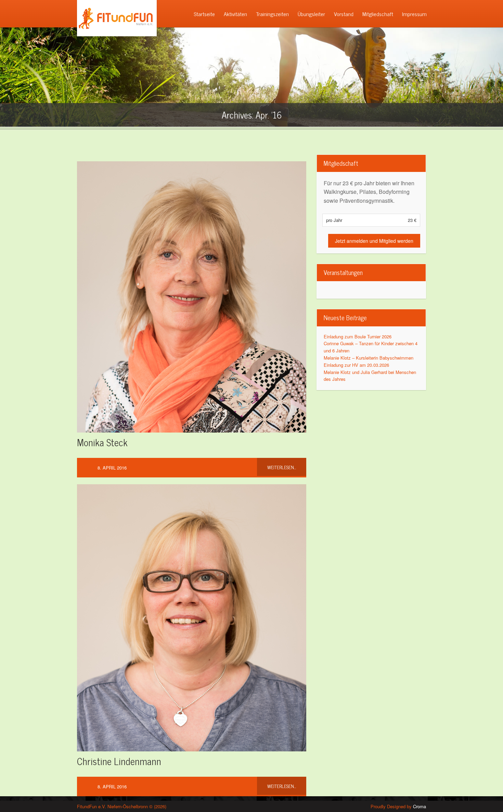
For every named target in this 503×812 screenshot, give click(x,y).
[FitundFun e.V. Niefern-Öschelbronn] (114, 34)
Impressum (414, 13)
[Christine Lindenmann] (191, 614)
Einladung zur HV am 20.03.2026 (356, 365)
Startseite (204, 13)
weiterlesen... (281, 467)
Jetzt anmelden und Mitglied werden (374, 240)
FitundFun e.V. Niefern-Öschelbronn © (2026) (121, 806)
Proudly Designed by (398, 806)
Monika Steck (102, 442)
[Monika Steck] (191, 293)
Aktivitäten (235, 13)
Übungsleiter (311, 13)
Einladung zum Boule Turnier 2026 (357, 336)
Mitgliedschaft (377, 13)
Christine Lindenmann (119, 761)
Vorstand (343, 13)
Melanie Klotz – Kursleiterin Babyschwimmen (368, 357)
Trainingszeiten (272, 13)
